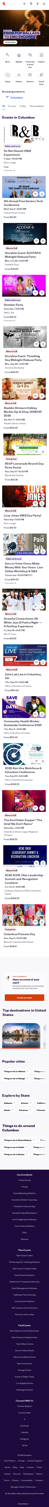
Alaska (7, 1110)
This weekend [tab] (36, 105)
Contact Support (24, 1406)
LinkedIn (24, 1432)
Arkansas (23, 1110)
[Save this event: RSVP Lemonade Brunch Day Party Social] (36, 451)
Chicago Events (24, 1370)
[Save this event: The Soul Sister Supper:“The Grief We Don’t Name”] (35, 808)
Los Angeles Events (24, 1383)
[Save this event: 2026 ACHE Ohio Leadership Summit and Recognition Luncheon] (36, 863)
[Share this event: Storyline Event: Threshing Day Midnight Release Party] (43, 344)
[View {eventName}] (24, 131)
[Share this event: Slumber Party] (42, 293)
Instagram (24, 1438)
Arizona (24, 1102)
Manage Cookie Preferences (23, 1486)
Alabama (8, 1102)
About (7, 1467)
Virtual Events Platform (25, 1301)
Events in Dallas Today (24, 1376)
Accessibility (26, 1480)
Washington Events (24, 1389)
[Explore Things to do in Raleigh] (28, 1078)
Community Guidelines (25, 1226)
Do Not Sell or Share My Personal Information (24, 1493)
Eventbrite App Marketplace (24, 1212)
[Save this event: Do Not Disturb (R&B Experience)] (36, 139)
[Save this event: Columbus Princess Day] (35, 922)
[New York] (21, 1046)
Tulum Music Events (24, 1343)
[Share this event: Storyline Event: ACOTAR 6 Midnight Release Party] (43, 241)
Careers (30, 1467)
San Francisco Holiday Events (24, 1337)
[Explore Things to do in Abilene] (28, 1071)
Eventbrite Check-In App (24, 1206)
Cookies (38, 1480)
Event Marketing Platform (24, 1193)
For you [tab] (12, 105)
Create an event (24, 997)
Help (22, 1467)
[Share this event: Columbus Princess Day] (42, 922)
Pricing (24, 1186)
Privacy (15, 1480)
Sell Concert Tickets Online (24, 1268)
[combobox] (26, 96)
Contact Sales (24, 1412)
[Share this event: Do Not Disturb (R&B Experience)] (43, 139)
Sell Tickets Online (24, 1255)
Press (39, 1467)
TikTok (25, 1445)
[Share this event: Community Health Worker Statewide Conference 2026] (42, 714)
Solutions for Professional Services (24, 1281)
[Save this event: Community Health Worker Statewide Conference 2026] (35, 714)
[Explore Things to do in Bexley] (27, 1154)
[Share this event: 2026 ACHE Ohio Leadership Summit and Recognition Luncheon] (43, 863)
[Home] (3, 3)
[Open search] (24, 4)
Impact (7, 1473)
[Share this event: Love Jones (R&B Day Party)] (42, 503)
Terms (6, 1480)
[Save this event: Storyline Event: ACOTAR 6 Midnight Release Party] (36, 241)
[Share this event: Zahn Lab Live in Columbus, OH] (43, 662)
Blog (15, 1467)
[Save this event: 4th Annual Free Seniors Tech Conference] (35, 194)
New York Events (24, 1363)
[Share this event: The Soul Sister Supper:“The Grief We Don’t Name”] (42, 808)
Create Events (24, 1180)
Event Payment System (24, 1275)
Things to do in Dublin (14, 1147)
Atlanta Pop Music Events (24, 1357)
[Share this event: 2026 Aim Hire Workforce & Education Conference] (43, 761)
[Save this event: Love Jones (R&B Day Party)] (35, 503)
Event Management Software (24, 1288)
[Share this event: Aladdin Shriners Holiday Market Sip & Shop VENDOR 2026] (42, 396)
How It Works (10, 1460)
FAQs (24, 1232)
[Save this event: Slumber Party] (35, 293)
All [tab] (3, 105)
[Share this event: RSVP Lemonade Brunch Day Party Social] (43, 451)
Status (39, 1473)
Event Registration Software (24, 1219)
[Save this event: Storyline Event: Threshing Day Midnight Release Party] (36, 344)
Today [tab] (22, 105)
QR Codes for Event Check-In (24, 1307)
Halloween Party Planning (24, 1294)
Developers (28, 1473)
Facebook (24, 1425)
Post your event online (24, 1314)
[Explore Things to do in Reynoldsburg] (34, 1140)
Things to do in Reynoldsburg (17, 1140)
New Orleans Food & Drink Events (24, 1330)
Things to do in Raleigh (14, 1078)
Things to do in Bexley (14, 1154)
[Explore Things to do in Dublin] (27, 1147)
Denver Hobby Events (24, 1350)
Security (17, 1473)
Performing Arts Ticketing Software (24, 1262)
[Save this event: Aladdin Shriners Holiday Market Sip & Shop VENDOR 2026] (35, 396)
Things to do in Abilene (14, 1071)
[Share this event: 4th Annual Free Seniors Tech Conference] (42, 194)
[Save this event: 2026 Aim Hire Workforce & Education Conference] (36, 761)
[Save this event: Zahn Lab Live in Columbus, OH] (36, 662)
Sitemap (24, 1239)
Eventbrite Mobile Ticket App (24, 1199)
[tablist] (23, 106)
